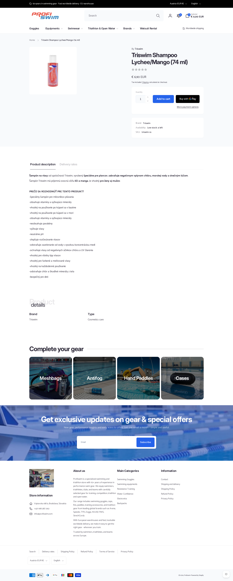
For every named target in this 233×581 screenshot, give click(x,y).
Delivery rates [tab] (68, 164)
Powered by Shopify (197, 575)
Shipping (145, 82)
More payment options (188, 107)
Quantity (139, 92)
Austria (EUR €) (177, 4)
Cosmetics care (96, 320)
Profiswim (187, 575)
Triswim (137, 49)
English (194, 4)
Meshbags (50, 378)
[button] (194, 15)
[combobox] (124, 15)
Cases (182, 378)
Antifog (94, 378)
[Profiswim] (41, 487)
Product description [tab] (43, 164)
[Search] (158, 16)
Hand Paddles (138, 378)
